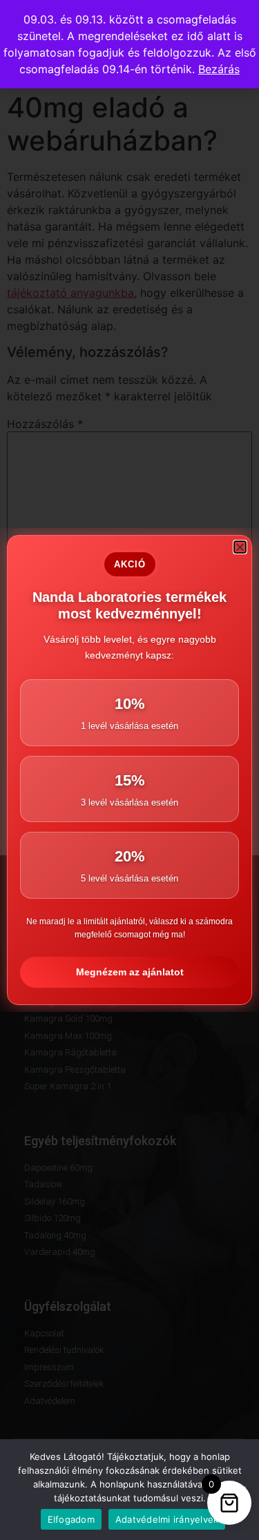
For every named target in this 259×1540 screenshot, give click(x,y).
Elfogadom (71, 1519)
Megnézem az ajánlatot (130, 971)
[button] (240, 547)
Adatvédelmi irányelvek (167, 1519)
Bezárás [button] (219, 69)
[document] (129, 770)
